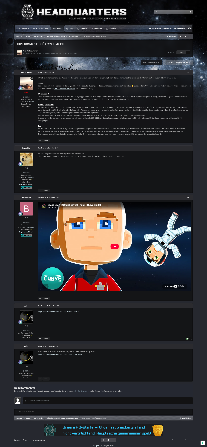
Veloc (26, 306)
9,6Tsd (27, 223)
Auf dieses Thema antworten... (38, 401)
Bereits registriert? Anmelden (159, 28)
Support (111, 28)
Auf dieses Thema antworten (178, 62)
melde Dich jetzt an (80, 391)
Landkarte (83, 28)
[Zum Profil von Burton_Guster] (19, 52)
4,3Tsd (27, 97)
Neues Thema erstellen (151, 62)
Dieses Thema (180, 12)
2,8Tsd (27, 173)
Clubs (71, 28)
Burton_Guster (32, 51)
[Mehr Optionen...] (188, 72)
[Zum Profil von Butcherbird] (26, 208)
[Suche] (190, 12)
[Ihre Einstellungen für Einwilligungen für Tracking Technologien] (203, 443)
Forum (57, 28)
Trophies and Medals (26, 184)
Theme (25, 440)
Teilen (171, 52)
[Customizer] (189, 28)
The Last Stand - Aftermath (64, 89)
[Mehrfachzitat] (40, 140)
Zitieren (46, 140)
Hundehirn (26, 148)
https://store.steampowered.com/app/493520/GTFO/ (58, 311)
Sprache (17, 440)
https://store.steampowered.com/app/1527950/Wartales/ (60, 354)
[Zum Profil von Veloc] (26, 317)
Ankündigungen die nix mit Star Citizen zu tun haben (58, 53)
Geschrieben (48, 72)
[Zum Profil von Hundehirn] (26, 159)
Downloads (98, 28)
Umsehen (24, 28)
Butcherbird (26, 198)
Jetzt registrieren (179, 28)
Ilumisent (30, 102)
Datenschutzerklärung (38, 440)
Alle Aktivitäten (41, 28)
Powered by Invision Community (182, 440)
